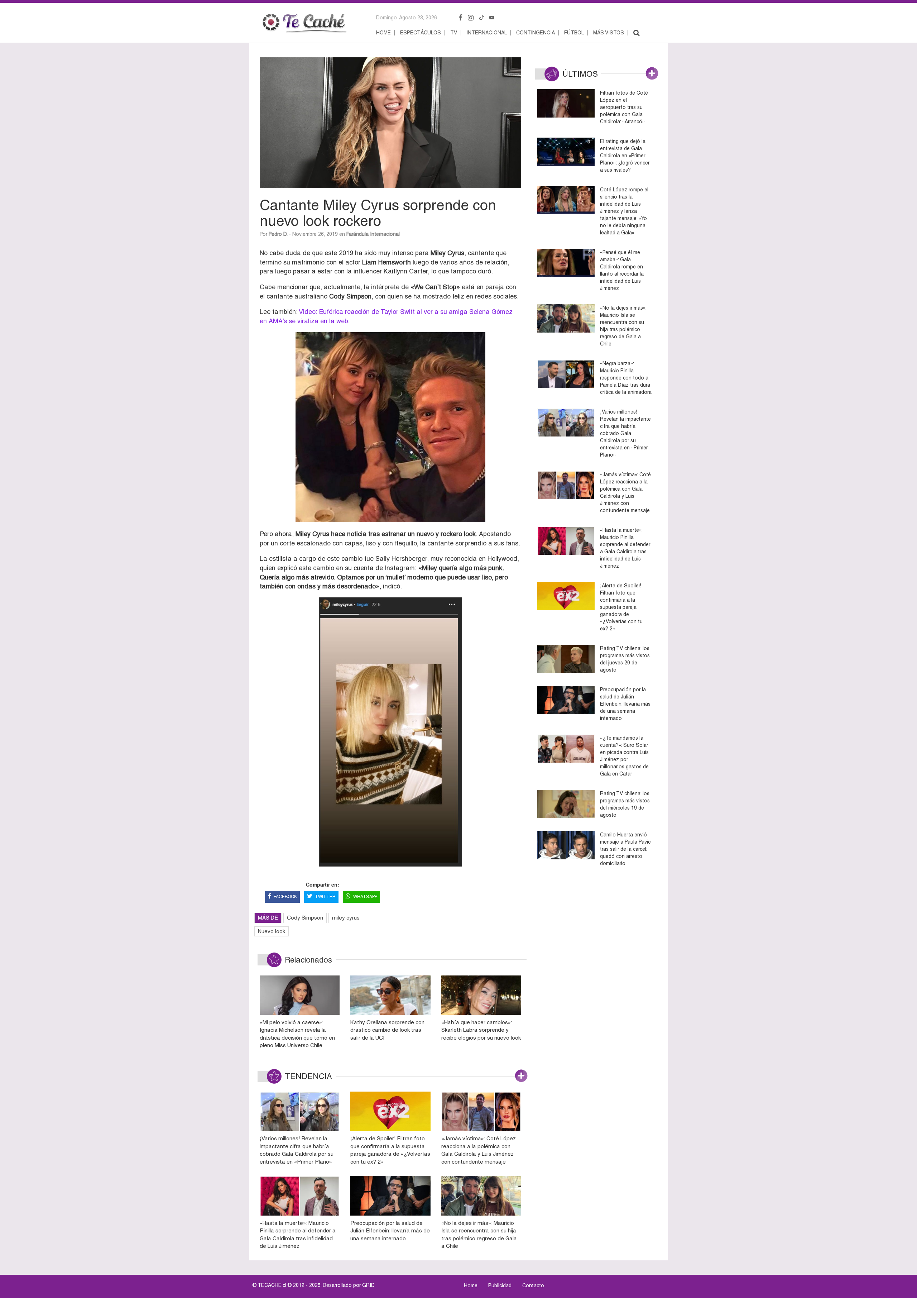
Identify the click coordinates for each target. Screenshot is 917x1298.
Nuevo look (271, 931)
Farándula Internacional (373, 234)
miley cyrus (346, 918)
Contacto (533, 1285)
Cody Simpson (305, 918)
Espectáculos (420, 32)
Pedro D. (278, 234)
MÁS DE (268, 918)
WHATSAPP (365, 896)
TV (453, 32)
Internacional (486, 32)
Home (383, 32)
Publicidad (500, 1285)
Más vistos (608, 32)
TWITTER (325, 896)
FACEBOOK (285, 896)
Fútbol (574, 32)
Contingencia (535, 32)
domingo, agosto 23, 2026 (406, 17)
